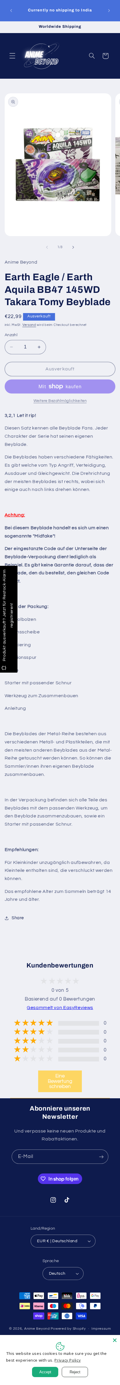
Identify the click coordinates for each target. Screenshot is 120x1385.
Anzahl (11, 335)
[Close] (115, 1340)
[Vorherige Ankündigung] (11, 10)
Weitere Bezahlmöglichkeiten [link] (60, 401)
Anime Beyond (37, 1328)
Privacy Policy (67, 1360)
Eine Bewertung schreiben (60, 1081)
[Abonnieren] (101, 1156)
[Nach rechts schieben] (73, 247)
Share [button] (18, 918)
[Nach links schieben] (46, 247)
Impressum (101, 1328)
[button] (12, 56)
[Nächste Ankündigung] (109, 10)
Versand (29, 325)
